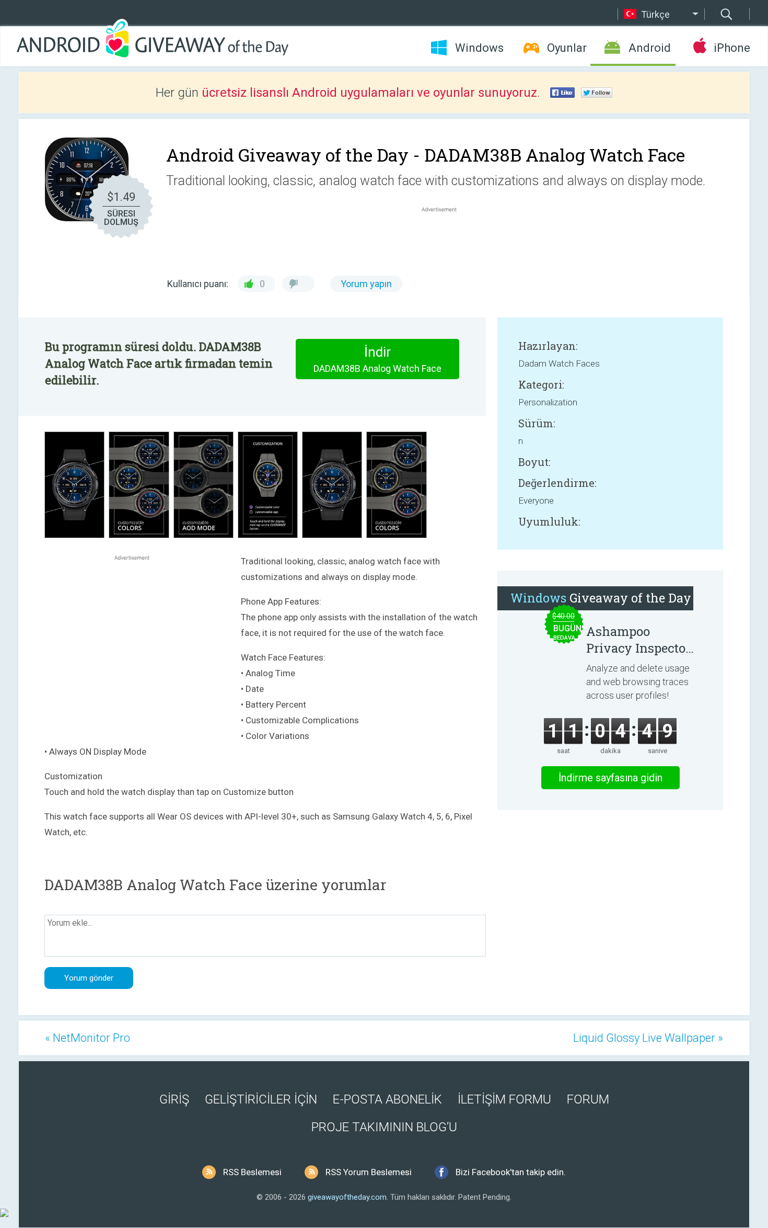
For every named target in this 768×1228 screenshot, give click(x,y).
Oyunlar (567, 47)
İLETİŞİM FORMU (504, 1099)
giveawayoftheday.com (347, 1197)
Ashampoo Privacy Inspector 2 (638, 639)
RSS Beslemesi (252, 1172)
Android (650, 47)
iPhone (732, 47)
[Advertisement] (444, 239)
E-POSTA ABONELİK (387, 1099)
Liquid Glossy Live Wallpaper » (648, 1037)
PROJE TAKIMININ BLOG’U (384, 1127)
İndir (377, 359)
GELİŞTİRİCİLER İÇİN (261, 1099)
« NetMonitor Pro (87, 1037)
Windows (479, 47)
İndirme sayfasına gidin (610, 777)
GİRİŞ (174, 1099)
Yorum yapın (366, 283)
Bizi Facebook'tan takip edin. (511, 1172)
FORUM (588, 1099)
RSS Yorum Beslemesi (368, 1172)
